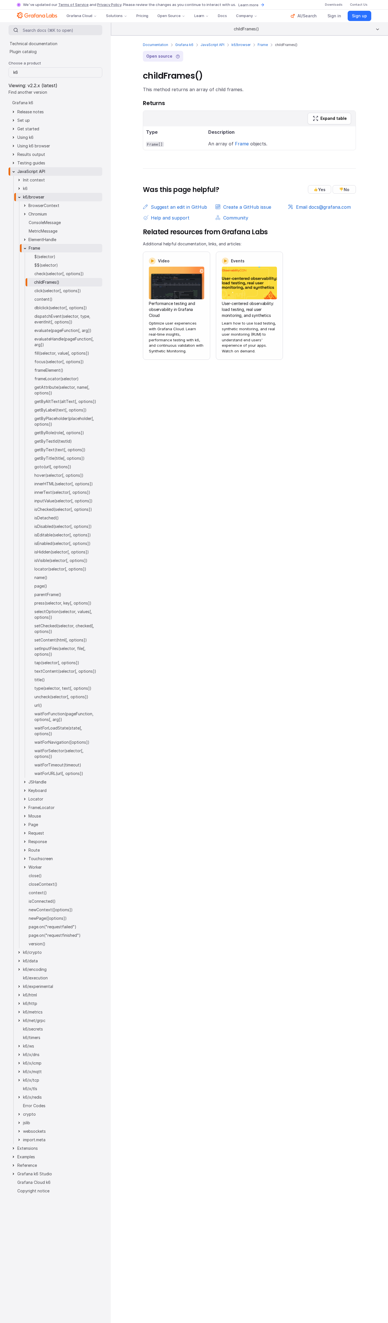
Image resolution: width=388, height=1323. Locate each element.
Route (34, 850)
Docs (222, 15)
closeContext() (43, 884)
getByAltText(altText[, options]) (65, 401)
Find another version (28, 92)
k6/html (30, 994)
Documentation (155, 45)
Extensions (27, 1148)
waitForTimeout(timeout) (57, 764)
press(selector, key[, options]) (62, 603)
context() (38, 892)
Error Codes (34, 1105)
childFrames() (46, 282)
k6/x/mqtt (32, 1071)
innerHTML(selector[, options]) (63, 483)
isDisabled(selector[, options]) (63, 526)
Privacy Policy (109, 4)
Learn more (248, 5)
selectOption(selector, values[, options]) (63, 614)
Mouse (34, 816)
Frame (263, 45)
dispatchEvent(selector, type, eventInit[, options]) (62, 319)
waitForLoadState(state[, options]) (58, 731)
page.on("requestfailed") (52, 926)
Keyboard (37, 790)
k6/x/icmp (32, 1063)
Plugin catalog (23, 51)
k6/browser (241, 45)
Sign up (359, 15)
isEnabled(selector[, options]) (62, 543)
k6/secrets (33, 1029)
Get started (28, 128)
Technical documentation (33, 43)
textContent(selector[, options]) (65, 671)
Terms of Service (73, 4)
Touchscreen (40, 858)
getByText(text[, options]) (59, 449)
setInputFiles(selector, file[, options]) (59, 651)
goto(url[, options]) (52, 466)
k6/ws (28, 1046)
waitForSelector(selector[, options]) (59, 753)
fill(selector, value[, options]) (61, 353)
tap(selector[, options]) (56, 662)
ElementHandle (42, 239)
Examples (26, 1156)
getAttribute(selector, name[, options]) (61, 390)
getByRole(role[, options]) (59, 432)
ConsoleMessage (45, 222)
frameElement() (48, 370)
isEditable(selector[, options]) (62, 534)
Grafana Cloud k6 (34, 1182)
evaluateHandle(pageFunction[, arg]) (64, 342)
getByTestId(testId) (53, 441)
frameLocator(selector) (56, 378)
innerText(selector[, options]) (62, 492)
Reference (27, 1165)
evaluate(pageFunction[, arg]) (62, 330)
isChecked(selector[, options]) (63, 509)
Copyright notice (33, 1190)
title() (39, 679)
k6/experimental (38, 986)
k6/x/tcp (31, 1080)
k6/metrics (33, 1012)
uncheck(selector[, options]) (61, 696)
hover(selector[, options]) (59, 475)
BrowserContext (43, 205)
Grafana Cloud (79, 15)
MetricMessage (43, 231)
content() (43, 299)
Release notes (30, 111)
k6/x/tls (30, 1088)
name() (40, 577)
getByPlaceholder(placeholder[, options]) (64, 421)
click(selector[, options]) (57, 290)
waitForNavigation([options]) (61, 742)
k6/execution (35, 977)
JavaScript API (212, 45)
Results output (31, 154)
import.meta (34, 1139)
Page (33, 824)
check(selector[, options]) (59, 273)
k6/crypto (32, 952)
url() (38, 705)
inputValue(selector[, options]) (63, 500)
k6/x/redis (32, 1097)
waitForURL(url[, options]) (58, 773)
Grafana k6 (184, 45)
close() (35, 875)
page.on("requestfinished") (55, 935)
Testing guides (31, 162)
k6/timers (31, 1037)
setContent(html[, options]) (60, 640)
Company (244, 15)
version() (37, 943)
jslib (26, 1122)
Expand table (333, 118)
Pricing (142, 15)
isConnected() (42, 901)
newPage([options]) (48, 918)
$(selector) (44, 256)
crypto (29, 1114)
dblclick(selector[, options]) (60, 307)
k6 (25, 188)
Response (37, 841)
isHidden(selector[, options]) (61, 551)
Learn (199, 15)
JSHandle (37, 781)
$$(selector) (46, 265)
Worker (35, 867)
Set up (23, 120)
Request (36, 833)
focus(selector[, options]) (59, 361)
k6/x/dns (31, 1054)
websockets (34, 1131)
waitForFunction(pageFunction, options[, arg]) (63, 716)
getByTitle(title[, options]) (59, 458)
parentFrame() (47, 594)
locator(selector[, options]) (60, 569)
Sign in (334, 15)
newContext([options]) (51, 909)
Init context (34, 179)
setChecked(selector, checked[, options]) (64, 628)
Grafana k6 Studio (34, 1173)
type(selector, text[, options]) (62, 688)
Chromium (37, 214)
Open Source (169, 15)
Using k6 (25, 137)
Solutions (114, 15)
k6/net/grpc (34, 1020)
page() (40, 586)
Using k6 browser (33, 145)
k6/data (30, 960)
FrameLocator (41, 807)
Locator (35, 799)
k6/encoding (35, 969)
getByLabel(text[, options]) (60, 409)
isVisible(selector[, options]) (60, 560)
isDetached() (46, 517)
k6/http (30, 1003)
